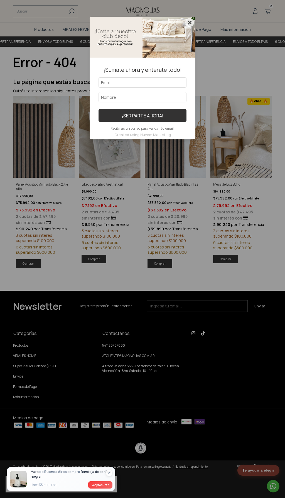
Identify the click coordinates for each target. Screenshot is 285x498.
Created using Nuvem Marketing (142, 134)
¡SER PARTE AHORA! (142, 115)
